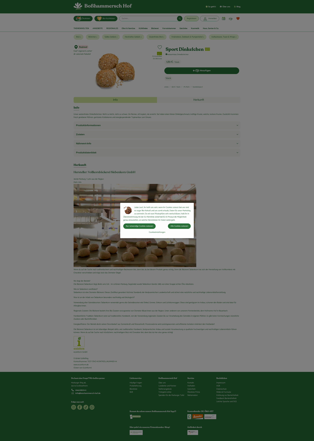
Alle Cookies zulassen (179, 226)
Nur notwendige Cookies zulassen (139, 226)
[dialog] (157, 220)
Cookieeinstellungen (157, 232)
